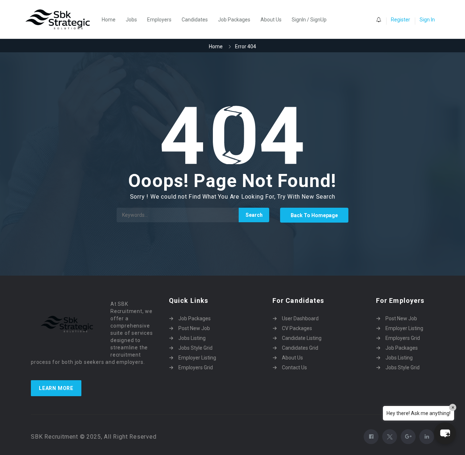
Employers (159, 20)
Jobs (131, 20)
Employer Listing (197, 358)
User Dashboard (300, 318)
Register (400, 20)
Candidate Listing (302, 338)
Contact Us (294, 367)
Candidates (195, 20)
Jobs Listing (192, 338)
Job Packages (234, 20)
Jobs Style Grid (195, 348)
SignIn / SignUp (309, 20)
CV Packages (297, 328)
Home (109, 20)
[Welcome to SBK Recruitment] (61, 19)
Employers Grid (195, 367)
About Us (271, 20)
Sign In (427, 20)
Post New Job (194, 328)
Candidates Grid (300, 348)
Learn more (56, 388)
